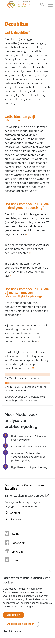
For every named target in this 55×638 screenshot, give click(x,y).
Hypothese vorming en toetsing (29, 467)
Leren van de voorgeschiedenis (29, 446)
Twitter (16, 534)
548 (10, 276)
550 (33, 368)
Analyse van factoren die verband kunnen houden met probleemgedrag (28, 457)
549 (38, 342)
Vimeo (16, 560)
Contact (15, 513)
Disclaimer (16, 519)
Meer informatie (12, 631)
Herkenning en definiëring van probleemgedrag (28, 438)
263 (30, 253)
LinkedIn (17, 552)
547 (27, 235)
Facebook (18, 543)
